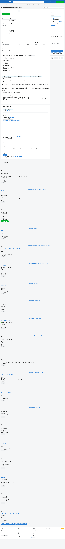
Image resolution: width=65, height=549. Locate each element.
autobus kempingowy (12, 20)
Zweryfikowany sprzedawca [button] (7, 109)
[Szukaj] (13, 1)
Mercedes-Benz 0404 (4, 409)
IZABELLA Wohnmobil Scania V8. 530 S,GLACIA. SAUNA (10, 513)
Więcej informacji (53, 25)
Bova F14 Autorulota (4, 443)
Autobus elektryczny (26, 523)
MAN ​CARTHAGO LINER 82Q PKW (7, 495)
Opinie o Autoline (18, 535)
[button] (44, 7)
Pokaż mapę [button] (18, 129)
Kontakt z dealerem (6, 14)
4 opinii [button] (6, 112)
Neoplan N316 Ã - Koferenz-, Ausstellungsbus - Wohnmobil (11, 192)
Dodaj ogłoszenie (4, 221)
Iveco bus (10, 524)
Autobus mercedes (24, 524)
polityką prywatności (15, 156)
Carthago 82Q (3, 477)
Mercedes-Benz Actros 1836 (6, 392)
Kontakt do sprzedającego (5, 533)
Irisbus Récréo (3, 357)
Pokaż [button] (8, 117)
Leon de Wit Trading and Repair (7, 108)
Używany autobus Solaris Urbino (5, 523)
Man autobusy (20, 524)
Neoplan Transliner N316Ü (5, 211)
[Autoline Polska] (4, 1)
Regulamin (17, 530)
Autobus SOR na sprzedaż (14, 523)
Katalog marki (18, 536)
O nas (2, 530)
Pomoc (2, 532)
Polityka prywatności (19, 532)
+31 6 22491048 (11, 117)
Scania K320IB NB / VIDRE (5, 320)
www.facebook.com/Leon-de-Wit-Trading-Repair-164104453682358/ (12, 120)
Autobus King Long (15, 524)
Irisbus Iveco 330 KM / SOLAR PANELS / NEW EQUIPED (10, 248)
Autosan (30, 523)
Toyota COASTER (4, 230)
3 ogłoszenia (8, 110)
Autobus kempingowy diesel (5, 524)
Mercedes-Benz (3, 285)
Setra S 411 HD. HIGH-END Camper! (7, 374)
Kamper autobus (20, 523)
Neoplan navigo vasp (4, 302)
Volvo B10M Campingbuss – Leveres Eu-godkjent (9, 265)
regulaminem (20, 156)
